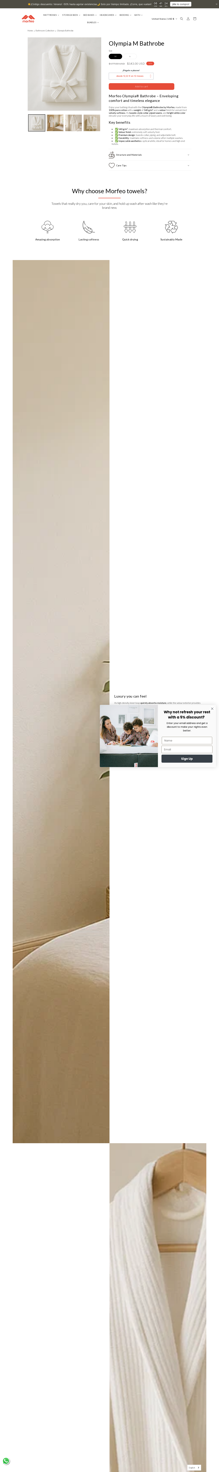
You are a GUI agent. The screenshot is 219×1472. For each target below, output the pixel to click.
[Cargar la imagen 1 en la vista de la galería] (36, 122)
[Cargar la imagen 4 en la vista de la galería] (91, 122)
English (192, 1468)
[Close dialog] (212, 708)
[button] (181, 18)
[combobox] (194, 1468)
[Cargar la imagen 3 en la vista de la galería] (73, 122)
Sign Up (187, 759)
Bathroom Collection (45, 30)
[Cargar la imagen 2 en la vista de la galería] (55, 122)
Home (30, 30)
